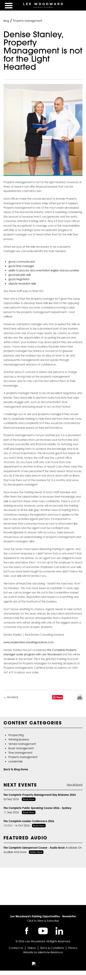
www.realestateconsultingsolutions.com (29, 642)
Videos (31, 948)
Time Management (20, 752)
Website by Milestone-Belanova (43, 952)
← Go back (11, 697)
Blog (6, 20)
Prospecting (16, 735)
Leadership (15, 761)
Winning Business (18, 739)
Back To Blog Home (16, 769)
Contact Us (16, 948)
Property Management (27, 20)
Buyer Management (21, 748)
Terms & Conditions (52, 948)
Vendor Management (22, 744)
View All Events (74, 784)
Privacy (72, 948)
